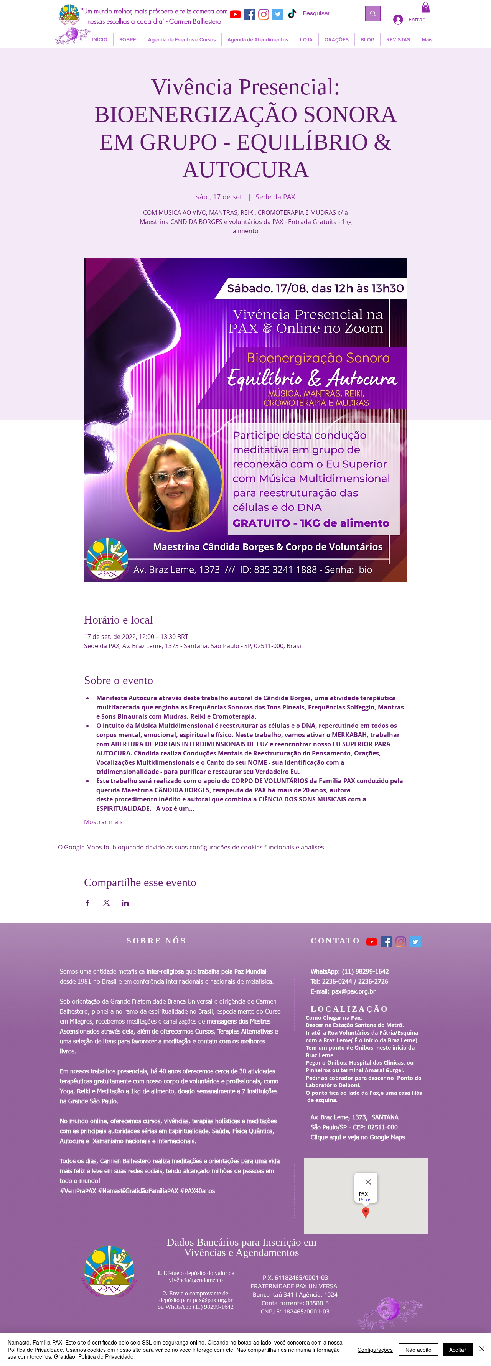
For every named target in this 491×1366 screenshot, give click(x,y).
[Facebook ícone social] (249, 14)
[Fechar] (481, 1349)
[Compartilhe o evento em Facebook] (87, 903)
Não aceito (418, 1349)
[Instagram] (263, 14)
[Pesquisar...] (372, 13)
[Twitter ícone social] (277, 14)
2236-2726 (373, 982)
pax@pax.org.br (354, 992)
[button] (425, 7)
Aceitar (457, 1349)
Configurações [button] (375, 1349)
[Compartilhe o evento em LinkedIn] (125, 903)
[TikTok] (292, 14)
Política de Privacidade (105, 1356)
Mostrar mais (103, 822)
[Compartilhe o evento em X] (106, 903)
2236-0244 (337, 982)
